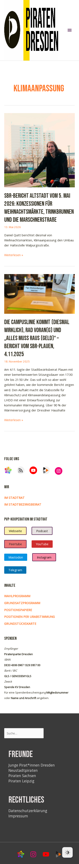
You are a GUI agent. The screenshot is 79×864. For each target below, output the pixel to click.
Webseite (15, 531)
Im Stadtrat (14, 497)
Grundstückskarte (20, 623)
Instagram (44, 557)
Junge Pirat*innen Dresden (31, 765)
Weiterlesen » (13, 255)
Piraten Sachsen (22, 775)
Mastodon (15, 557)
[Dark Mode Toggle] (67, 852)
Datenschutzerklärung (27, 810)
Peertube (15, 544)
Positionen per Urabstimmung (29, 616)
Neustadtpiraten (23, 770)
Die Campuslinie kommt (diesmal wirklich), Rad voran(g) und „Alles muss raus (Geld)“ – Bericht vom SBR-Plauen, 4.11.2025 (36, 338)
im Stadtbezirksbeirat (22, 504)
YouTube (42, 544)
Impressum (18, 815)
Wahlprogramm (17, 596)
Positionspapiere (18, 610)
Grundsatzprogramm (22, 603)
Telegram (15, 570)
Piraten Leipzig (21, 780)
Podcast (42, 531)
